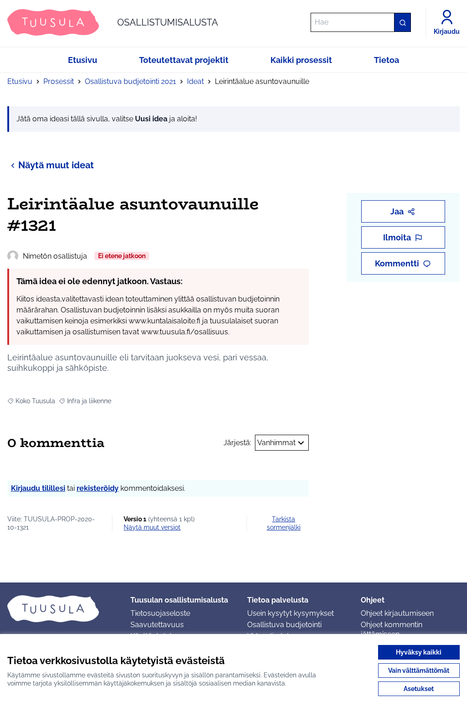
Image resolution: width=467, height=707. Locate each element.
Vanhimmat (276, 442)
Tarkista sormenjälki (284, 523)
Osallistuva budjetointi (284, 624)
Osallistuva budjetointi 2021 (130, 81)
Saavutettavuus (157, 624)
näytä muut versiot (152, 527)
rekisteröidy (98, 488)
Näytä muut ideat (56, 165)
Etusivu (19, 81)
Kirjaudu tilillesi (38, 488)
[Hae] (402, 22)
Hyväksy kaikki (418, 652)
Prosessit (58, 81)
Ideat (195, 81)
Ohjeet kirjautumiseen (397, 613)
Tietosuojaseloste (160, 613)
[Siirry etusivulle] (61, 608)
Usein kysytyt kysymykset (290, 613)
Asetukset (419, 688)
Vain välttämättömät (418, 670)
